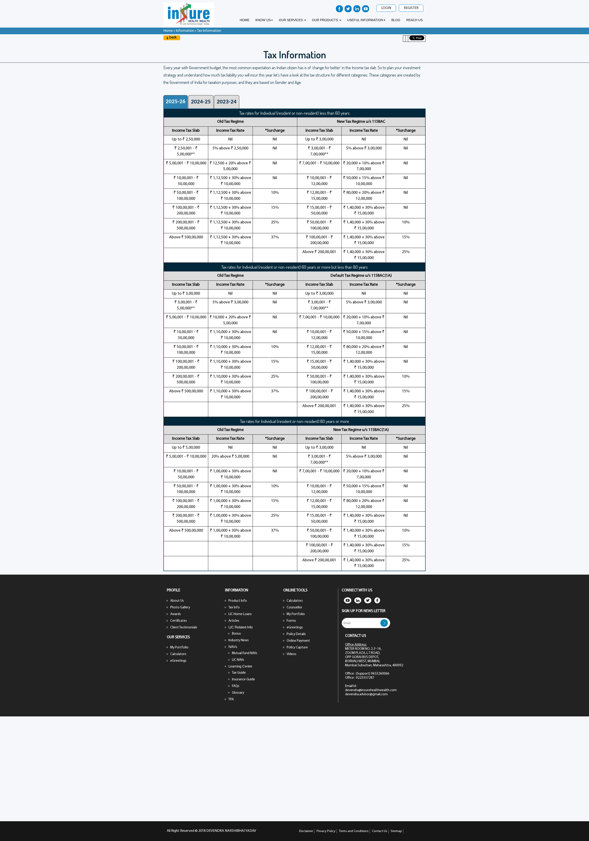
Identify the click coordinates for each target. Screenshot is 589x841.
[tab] (175, 101)
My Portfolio (179, 647)
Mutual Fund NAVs (244, 653)
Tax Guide (239, 673)
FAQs (235, 686)
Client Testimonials (183, 627)
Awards (175, 614)
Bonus (236, 634)
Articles (233, 621)
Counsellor (294, 607)
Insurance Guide (243, 679)
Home (244, 20)
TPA (231, 699)
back (172, 37)
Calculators (178, 654)
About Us (177, 601)
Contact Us (379, 831)
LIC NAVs (238, 660)
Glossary (238, 693)
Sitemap (396, 831)
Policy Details (296, 634)
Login (386, 8)
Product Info (237, 601)
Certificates (178, 621)
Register (411, 8)
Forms (291, 621)
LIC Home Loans (240, 614)
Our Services (291, 20)
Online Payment (298, 641)
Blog (395, 20)
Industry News (238, 640)
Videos (291, 654)
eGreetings (178, 661)
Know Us (263, 20)
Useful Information (365, 20)
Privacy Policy (326, 831)
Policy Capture (297, 647)
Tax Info (234, 607)
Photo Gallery (180, 607)
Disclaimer (306, 831)
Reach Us (414, 20)
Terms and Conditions (354, 831)
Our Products (325, 20)
